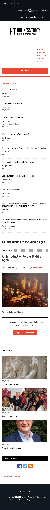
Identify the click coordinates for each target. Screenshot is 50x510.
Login (22, 17)
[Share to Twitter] (25, 466)
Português (42, 55)
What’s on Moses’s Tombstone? (15, 134)
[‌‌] (5, 3)
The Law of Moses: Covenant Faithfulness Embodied (24, 148)
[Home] (25, 32)
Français (42, 58)
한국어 (41, 61)
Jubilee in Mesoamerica (12, 103)
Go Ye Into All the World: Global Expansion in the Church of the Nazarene (25, 221)
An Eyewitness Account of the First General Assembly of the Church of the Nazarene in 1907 (24, 205)
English (41, 49)
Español (42, 52)
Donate (43, 17)
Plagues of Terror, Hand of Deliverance (18, 162)
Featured (8, 250)
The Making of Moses (11, 190)
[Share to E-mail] (30, 466)
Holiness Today (37, 268)
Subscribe (32, 17)
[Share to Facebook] (19, 466)
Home (22, 492)
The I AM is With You (10, 90)
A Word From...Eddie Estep (13, 117)
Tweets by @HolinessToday (11, 476)
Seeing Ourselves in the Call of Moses (18, 176)
